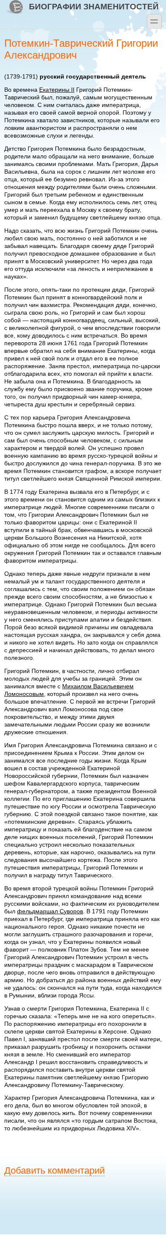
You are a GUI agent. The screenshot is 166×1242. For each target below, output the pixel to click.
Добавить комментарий (54, 1170)
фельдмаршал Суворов (50, 911)
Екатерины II (56, 89)
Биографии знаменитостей (94, 6)
